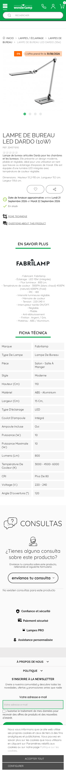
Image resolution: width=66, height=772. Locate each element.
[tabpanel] (33, 80)
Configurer (15, 766)
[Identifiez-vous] (53, 6)
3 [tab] (35, 114)
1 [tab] (25, 114)
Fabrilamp (39, 276)
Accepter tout (34, 758)
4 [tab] (41, 114)
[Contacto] (44, 6)
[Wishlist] (35, 189)
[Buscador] (9, 15)
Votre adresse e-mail (33, 697)
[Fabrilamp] (33, 262)
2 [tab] (30, 114)
